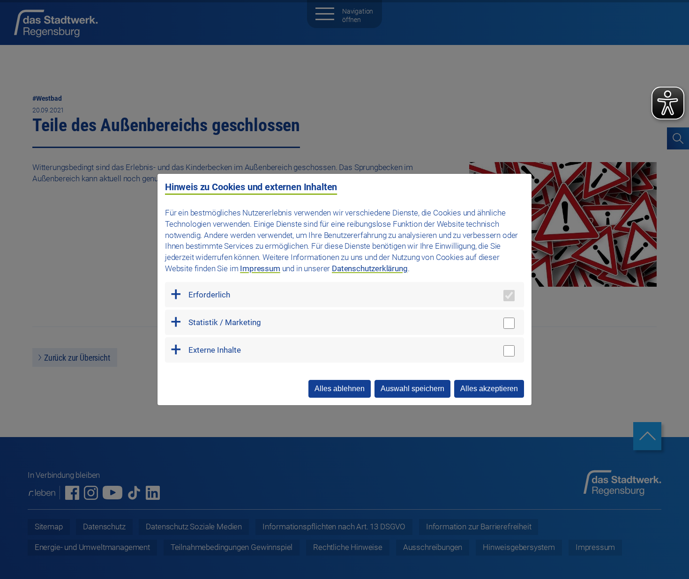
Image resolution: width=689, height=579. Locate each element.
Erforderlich (209, 294)
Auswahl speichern (412, 389)
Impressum (260, 268)
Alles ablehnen (340, 389)
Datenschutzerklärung (370, 268)
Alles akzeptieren (489, 389)
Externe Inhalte (214, 350)
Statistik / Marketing (224, 322)
